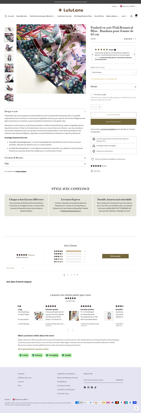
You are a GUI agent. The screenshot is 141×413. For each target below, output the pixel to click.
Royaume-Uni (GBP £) (129, 6)
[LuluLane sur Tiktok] (95, 387)
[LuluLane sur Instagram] (88, 387)
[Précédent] (46, 2)
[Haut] (9, 26)
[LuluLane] (70, 10)
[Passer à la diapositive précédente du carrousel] (129, 229)
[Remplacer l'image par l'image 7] (9, 88)
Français (114, 6)
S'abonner (119, 380)
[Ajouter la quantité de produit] (99, 107)
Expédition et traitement (66, 374)
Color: (98, 67)
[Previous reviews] (92, 54)
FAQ (19, 385)
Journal (21, 381)
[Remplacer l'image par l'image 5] (9, 67)
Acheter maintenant (113, 122)
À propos (21, 374)
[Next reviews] (134, 54)
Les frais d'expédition (108, 129)
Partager (97, 171)
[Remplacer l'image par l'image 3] (9, 47)
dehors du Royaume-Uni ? (71, 211)
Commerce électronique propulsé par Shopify (17, 405)
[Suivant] (94, 2)
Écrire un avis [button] (115, 256)
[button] (113, 54)
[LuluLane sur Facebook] (85, 387)
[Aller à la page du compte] (130, 16)
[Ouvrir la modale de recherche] (6, 16)
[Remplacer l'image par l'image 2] (9, 37)
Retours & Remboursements (67, 377)
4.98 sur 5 (31, 255)
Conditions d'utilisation (66, 389)
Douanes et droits (63, 385)
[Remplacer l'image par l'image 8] (9, 98)
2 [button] (67, 275)
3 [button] (71, 275)
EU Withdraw (62, 381)
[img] (70, 298)
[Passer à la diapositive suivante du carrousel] (134, 229)
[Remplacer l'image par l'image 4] (9, 57)
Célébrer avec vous (25, 377)
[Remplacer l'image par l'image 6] (9, 78)
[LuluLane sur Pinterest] (92, 387)
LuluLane (17, 403)
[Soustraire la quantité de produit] (93, 107)
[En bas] (9, 103)
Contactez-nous (63, 393)
